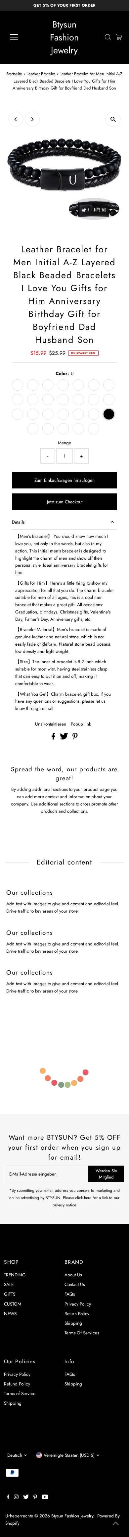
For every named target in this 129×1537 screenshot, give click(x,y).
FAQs (69, 1294)
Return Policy (76, 1313)
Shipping (73, 1323)
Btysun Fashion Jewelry (64, 37)
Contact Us (74, 1284)
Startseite (14, 74)
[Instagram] (16, 1497)
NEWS (10, 1313)
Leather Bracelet (40, 74)
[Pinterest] (35, 1497)
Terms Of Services (81, 1332)
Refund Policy (17, 1383)
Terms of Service (19, 1393)
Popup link (81, 724)
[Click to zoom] (113, 119)
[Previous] (16, 119)
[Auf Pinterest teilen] (75, 738)
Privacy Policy (77, 1304)
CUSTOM (12, 1304)
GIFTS (9, 1294)
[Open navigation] (19, 37)
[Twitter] (26, 1497)
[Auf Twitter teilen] (64, 738)
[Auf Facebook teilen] (54, 738)
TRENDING (15, 1274)
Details (18, 522)
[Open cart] (119, 37)
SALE (9, 1284)
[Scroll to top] (115, 1523)
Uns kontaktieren (50, 724)
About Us (73, 1274)
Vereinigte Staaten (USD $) (69, 1455)
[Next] (32, 119)
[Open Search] (108, 37)
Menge (64, 442)
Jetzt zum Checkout (64, 501)
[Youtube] (45, 1497)
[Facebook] (8, 1497)
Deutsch (14, 1455)
